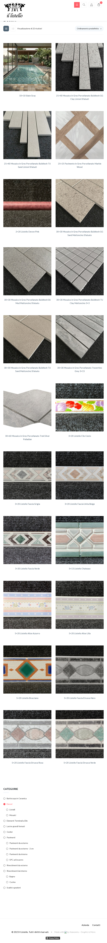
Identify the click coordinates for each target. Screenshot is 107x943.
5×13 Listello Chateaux (80, 568)
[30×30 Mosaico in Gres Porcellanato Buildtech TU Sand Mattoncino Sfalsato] (27, 339)
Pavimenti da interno (18, 854)
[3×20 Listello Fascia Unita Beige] (80, 475)
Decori (9, 804)
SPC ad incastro (16, 860)
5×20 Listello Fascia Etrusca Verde (80, 762)
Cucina (12, 882)
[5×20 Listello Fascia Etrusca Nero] (80, 669)
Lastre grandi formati (16, 826)
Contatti (96, 925)
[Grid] (6, 28)
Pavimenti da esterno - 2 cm (21, 848)
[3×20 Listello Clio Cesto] (80, 407)
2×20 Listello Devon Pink (27, 231)
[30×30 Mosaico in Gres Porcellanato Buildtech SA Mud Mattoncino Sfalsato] (27, 271)
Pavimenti (11, 837)
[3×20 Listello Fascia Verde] (27, 540)
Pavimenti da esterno (18, 843)
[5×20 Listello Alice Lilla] (80, 605)
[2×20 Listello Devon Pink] (27, 203)
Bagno (12, 876)
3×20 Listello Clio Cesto (79, 436)
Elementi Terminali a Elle (17, 821)
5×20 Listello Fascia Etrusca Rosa (27, 762)
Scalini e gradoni (14, 887)
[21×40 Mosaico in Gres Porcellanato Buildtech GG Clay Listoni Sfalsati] (80, 67)
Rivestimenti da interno (17, 871)
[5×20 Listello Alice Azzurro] (27, 605)
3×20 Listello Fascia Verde (27, 568)
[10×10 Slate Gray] (27, 67)
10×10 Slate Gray (27, 95)
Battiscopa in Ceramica (17, 798)
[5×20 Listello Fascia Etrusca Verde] (80, 734)
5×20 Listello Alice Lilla (80, 633)
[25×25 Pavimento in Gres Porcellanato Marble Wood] (80, 135)
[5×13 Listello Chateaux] (80, 540)
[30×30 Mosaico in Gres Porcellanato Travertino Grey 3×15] (80, 339)
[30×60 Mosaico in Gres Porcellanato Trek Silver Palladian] (27, 407)
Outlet (10, 832)
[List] (13, 28)
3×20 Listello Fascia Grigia (27, 504)
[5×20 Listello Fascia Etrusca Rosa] (27, 734)
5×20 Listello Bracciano (27, 698)
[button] (99, 5)
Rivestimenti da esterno (17, 865)
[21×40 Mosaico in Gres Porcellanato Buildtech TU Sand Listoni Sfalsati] (27, 135)
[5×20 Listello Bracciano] (27, 669)
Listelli (12, 809)
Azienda (85, 925)
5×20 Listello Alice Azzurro (27, 633)
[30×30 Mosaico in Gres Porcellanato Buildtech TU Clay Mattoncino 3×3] (80, 271)
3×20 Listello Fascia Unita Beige (80, 504)
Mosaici (12, 815)
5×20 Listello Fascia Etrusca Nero (79, 698)
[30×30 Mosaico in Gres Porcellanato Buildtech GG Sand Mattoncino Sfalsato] (80, 203)
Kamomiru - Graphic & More (82, 932)
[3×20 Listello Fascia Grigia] (27, 475)
